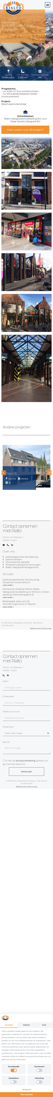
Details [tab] (26, 1025)
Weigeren (26, 1089)
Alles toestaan (26, 1094)
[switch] (14, 1070)
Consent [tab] (9, 1025)
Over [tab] (44, 1025)
